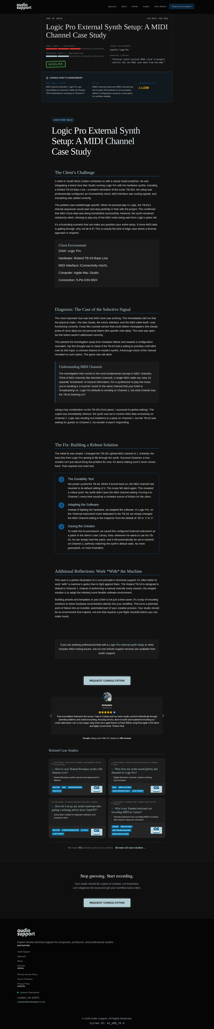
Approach (21, 956)
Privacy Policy (23, 984)
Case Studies (137, 791)
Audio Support (23, 951)
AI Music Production (70, 830)
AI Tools (84, 830)
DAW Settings (126, 826)
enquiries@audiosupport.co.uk (31, 1002)
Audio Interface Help (121, 791)
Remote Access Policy (27, 974)
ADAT (64, 787)
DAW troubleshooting (121, 830)
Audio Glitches (125, 787)
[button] (163, 716)
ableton (56, 787)
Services (21, 965)
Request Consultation (107, 680)
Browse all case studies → (130, 848)
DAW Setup (57, 791)
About (20, 961)
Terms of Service (24, 979)
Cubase (115, 826)
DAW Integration (75, 787)
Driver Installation (120, 834)
